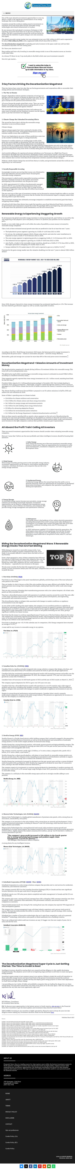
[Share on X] (26, 1166)
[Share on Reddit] (44, 1166)
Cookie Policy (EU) (11, 1142)
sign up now (56, 1006)
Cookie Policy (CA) (11, 1136)
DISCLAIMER (9, 1118)
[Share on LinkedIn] (35, 1166)
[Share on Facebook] (30, 1166)
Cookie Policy (9, 1149)
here (52, 1012)
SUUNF (28, 882)
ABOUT (7, 1100)
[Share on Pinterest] (40, 1166)
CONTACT (8, 1124)
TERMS (7, 1106)
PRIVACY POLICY (11, 1112)
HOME (7, 1093)
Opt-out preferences (12, 1130)
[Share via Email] (49, 1166)
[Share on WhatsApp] (53, 1166)
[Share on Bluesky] (21, 1166)
